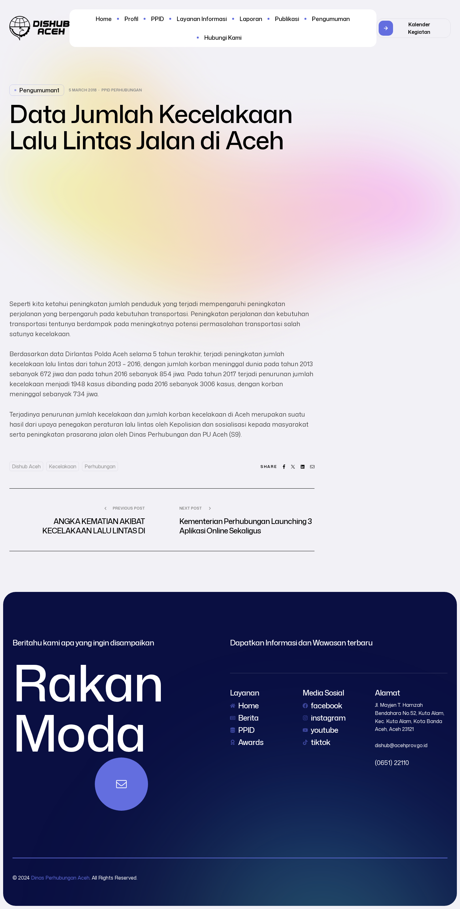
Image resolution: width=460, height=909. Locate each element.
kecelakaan (62, 466)
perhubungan (99, 466)
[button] (413, 28)
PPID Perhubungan (121, 90)
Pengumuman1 (39, 90)
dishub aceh (26, 466)
